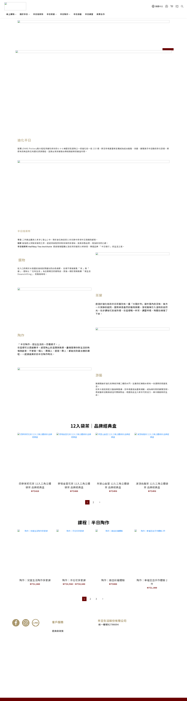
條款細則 (56, 636)
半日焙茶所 (38, 14)
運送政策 (56, 627)
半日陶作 (64, 14)
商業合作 (101, 14)
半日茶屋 (51, 14)
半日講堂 (89, 14)
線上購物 (10, 14)
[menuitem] (87, 502)
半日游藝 (78, 14)
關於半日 (24, 14)
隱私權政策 (57, 639)
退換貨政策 (58, 631)
